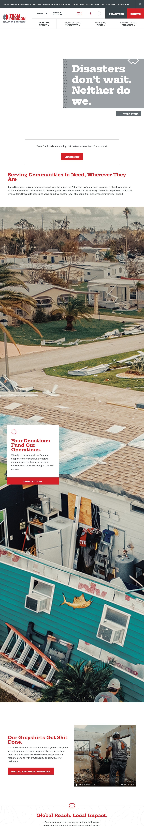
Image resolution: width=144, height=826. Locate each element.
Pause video (131, 113)
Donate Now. (123, 4)
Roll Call (79, 13)
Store (40, 13)
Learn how (72, 156)
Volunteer (116, 13)
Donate (135, 13)
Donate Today (32, 481)
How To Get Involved (73, 24)
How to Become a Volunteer (31, 771)
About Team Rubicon (128, 24)
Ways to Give (100, 24)
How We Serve (44, 24)
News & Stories (57, 13)
